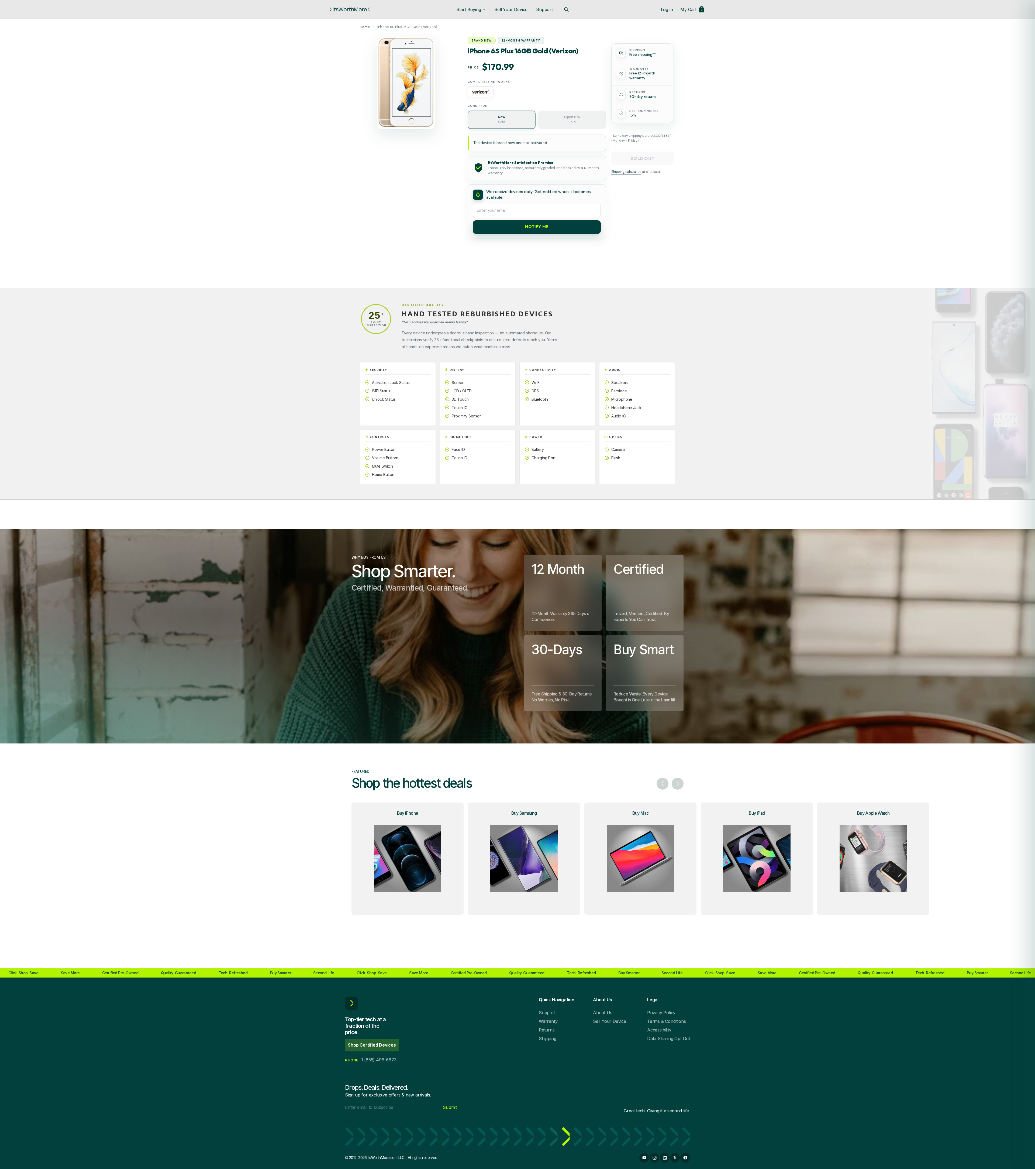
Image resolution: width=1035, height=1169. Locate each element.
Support (544, 9)
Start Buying (468, 9)
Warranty (548, 1021)
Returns (547, 1030)
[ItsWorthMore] (350, 9)
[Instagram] (654, 1158)
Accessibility (659, 1030)
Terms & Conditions (666, 1021)
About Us (602, 1012)
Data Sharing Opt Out (668, 1038)
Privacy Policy (661, 1012)
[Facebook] (685, 1158)
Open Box (572, 119)
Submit (450, 1107)
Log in (667, 9)
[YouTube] (644, 1158)
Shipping (547, 1038)
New (501, 119)
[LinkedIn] (665, 1158)
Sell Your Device (510, 9)
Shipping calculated (626, 172)
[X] (675, 1158)
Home (365, 27)
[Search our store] (566, 9)
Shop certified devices (372, 1045)
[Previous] (662, 784)
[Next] (678, 784)
